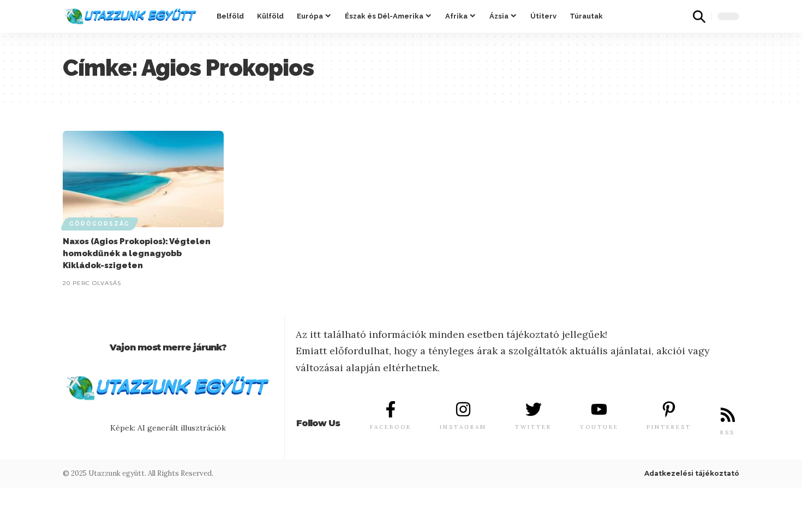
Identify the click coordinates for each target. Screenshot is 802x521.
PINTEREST (669, 427)
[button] (699, 16)
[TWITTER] (533, 409)
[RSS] (728, 415)
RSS (727, 432)
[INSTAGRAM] (463, 409)
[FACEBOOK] (390, 409)
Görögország (99, 223)
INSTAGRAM (463, 427)
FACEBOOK (391, 427)
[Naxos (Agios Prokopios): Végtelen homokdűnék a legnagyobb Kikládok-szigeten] (143, 179)
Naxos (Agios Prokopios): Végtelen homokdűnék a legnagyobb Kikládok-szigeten (137, 253)
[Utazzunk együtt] (131, 16)
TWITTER (533, 427)
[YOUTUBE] (599, 409)
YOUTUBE (599, 427)
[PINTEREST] (669, 409)
